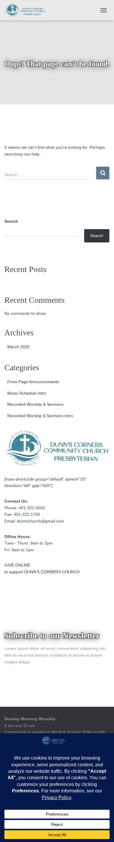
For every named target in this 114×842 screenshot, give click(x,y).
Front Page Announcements (33, 381)
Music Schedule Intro (26, 393)
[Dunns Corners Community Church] (27, 10)
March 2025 (18, 346)
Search (11, 221)
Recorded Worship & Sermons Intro (40, 415)
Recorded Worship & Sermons (35, 404)
